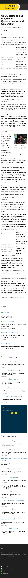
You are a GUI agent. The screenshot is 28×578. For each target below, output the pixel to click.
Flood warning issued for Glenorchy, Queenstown (12, 400)
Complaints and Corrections (9, 571)
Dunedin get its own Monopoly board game (14, 480)
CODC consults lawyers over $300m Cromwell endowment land (12, 472)
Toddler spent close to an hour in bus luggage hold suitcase (12, 444)
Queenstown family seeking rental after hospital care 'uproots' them (13, 365)
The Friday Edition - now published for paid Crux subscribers (14, 453)
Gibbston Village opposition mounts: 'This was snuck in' (13, 463)
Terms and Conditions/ (8, 569)
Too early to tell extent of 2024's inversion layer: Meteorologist (14, 374)
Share (6, 30)
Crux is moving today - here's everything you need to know (14, 391)
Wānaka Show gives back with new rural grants (12, 523)
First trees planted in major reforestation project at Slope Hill (13, 532)
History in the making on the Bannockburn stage (13, 504)
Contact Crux (5, 573)
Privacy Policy (5, 566)
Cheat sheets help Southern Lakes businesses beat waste (11, 495)
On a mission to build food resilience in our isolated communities (13, 513)
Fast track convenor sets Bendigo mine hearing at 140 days (12, 383)
